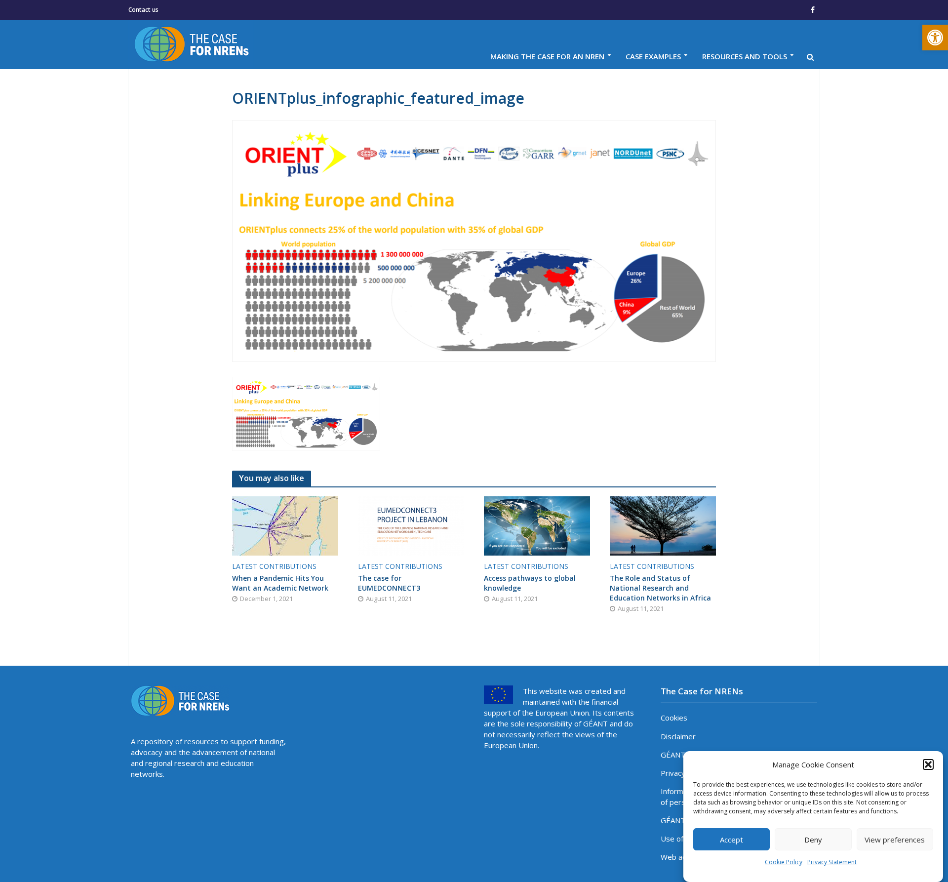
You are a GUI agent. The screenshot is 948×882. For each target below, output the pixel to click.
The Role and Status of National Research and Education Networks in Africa (660, 587)
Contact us (143, 9)
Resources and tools (744, 56)
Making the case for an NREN (547, 56)
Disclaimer (678, 736)
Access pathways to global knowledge (530, 583)
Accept (731, 839)
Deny (813, 839)
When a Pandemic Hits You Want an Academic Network (280, 583)
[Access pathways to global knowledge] (537, 525)
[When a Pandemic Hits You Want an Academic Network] (285, 525)
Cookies (674, 717)
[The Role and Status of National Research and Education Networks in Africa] (663, 525)
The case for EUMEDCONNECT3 (389, 583)
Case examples (653, 56)
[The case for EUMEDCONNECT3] (411, 525)
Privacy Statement (832, 862)
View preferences (895, 839)
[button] (935, 37)
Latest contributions (274, 566)
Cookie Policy (783, 862)
